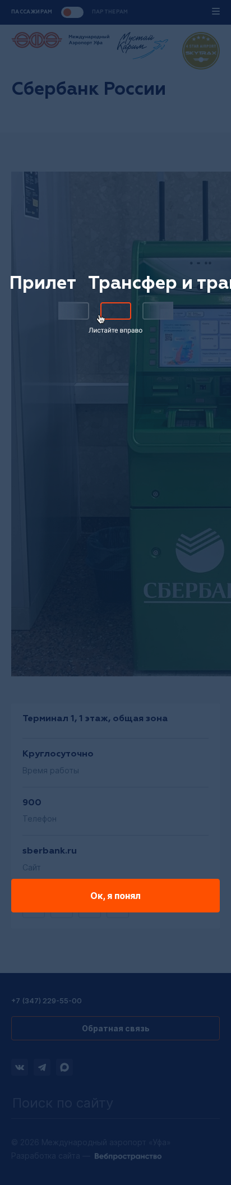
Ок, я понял (115, 895)
